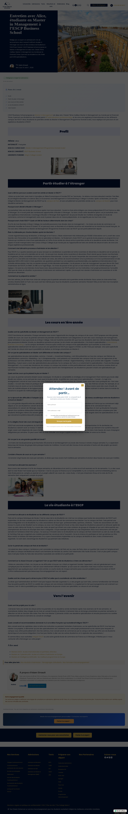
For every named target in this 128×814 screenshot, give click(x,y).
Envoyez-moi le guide (64, 421)
